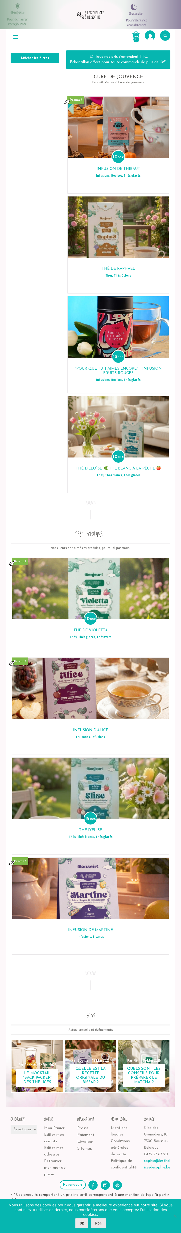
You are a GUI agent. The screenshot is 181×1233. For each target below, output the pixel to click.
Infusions (103, 175)
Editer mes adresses (53, 1151)
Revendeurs (72, 1185)
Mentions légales (119, 1131)
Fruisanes (83, 737)
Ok (82, 1223)
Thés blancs (113, 475)
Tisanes (98, 936)
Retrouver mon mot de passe (55, 1167)
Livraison (85, 1142)
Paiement (85, 1135)
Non (98, 1223)
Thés (108, 275)
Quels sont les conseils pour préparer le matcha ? (143, 1075)
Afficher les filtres (35, 58)
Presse (83, 1128)
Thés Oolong (123, 275)
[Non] (175, 1216)
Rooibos (116, 175)
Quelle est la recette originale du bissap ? (90, 1075)
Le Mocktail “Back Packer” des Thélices (37, 1077)
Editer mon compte (54, 1138)
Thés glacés (132, 175)
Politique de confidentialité (123, 1164)
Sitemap (84, 1149)
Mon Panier (54, 1128)
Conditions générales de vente (120, 1147)
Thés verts (104, 637)
